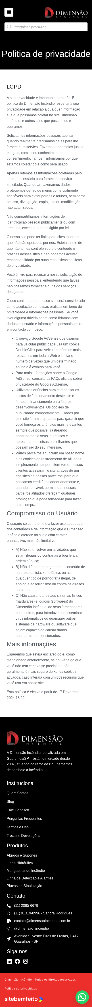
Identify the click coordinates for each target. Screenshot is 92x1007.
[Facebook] (17, 961)
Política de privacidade (20, 988)
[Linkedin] (9, 961)
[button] (82, 997)
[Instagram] (25, 961)
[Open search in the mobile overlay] (46, 26)
